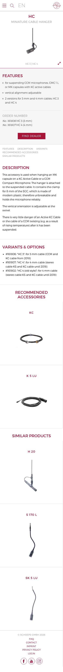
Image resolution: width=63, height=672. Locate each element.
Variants (41, 148)
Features (8, 148)
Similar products (13, 156)
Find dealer (31, 135)
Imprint (31, 646)
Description (25, 148)
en (21, 5)
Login (31, 653)
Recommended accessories (20, 152)
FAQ (31, 638)
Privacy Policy (31, 649)
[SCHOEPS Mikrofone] (57, 5)
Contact (31, 642)
